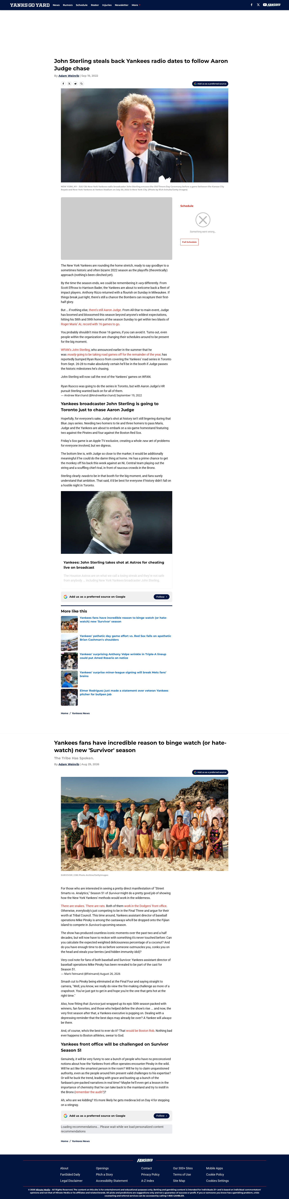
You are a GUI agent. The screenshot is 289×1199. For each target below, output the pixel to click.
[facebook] (251, 4)
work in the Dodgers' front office (145, 906)
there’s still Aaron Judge (105, 310)
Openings (102, 1168)
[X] (258, 4)
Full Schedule (189, 242)
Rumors (68, 5)
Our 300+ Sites (183, 1168)
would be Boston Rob (140, 1030)
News (56, 5)
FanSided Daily (70, 1174)
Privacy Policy (150, 1174)
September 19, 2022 (129, 395)
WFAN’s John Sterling (75, 350)
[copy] (81, 83)
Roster (95, 5)
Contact (146, 1168)
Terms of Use (182, 1174)
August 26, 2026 (110, 974)
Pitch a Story (104, 1174)
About (64, 1168)
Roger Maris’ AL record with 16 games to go (90, 324)
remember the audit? (89, 1092)
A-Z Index (147, 1180)
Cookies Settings (217, 1180)
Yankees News (81, 713)
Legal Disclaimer (71, 1180)
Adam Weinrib (69, 75)
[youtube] (265, 4)
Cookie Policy (215, 1174)
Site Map (179, 1180)
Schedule (82, 5)
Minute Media (43, 1189)
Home (64, 713)
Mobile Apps (214, 1168)
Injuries (107, 5)
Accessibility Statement (112, 1180)
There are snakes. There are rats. (83, 906)
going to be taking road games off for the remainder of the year (114, 354)
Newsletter (121, 5)
